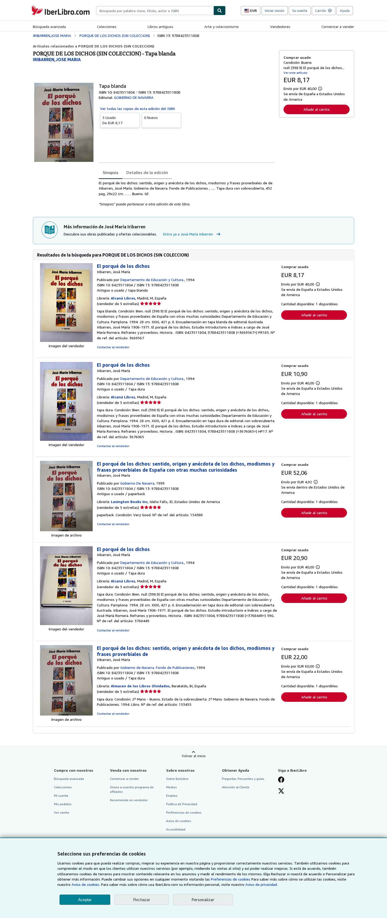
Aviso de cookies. (86, 884)
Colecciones (106, 26)
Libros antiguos (160, 26)
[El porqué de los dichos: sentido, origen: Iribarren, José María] (66, 530)
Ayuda (345, 10)
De (112, 120)
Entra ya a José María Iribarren (188, 234)
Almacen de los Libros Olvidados (140, 686)
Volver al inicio (194, 755)
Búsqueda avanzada (49, 26)
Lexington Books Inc (129, 501)
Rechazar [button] (141, 899)
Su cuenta (299, 10)
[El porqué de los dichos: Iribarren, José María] (66, 340)
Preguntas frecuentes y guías (243, 779)
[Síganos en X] (281, 791)
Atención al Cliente (235, 787)
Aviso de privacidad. (261, 884)
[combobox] (155, 10)
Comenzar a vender (337, 26)
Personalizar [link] (203, 899)
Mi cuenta (61, 796)
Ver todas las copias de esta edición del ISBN (137, 108)
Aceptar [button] (85, 899)
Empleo (171, 796)
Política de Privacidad (181, 804)
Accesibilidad (175, 829)
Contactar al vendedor (113, 347)
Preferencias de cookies (230, 879)
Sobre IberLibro (177, 779)
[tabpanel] (187, 193)
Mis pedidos (63, 804)
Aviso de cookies (178, 821)
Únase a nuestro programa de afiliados (132, 789)
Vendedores (280, 26)
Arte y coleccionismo (221, 26)
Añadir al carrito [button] (317, 109)
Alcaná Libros (123, 298)
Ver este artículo (295, 73)
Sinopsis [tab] (110, 172)
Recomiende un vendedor (129, 800)
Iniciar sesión (274, 10)
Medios (171, 787)
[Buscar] (219, 10)
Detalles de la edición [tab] (147, 172)
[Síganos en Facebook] (281, 780)
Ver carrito (61, 812)
